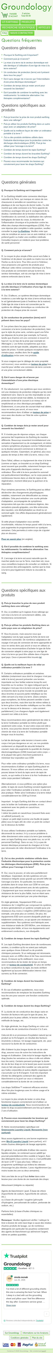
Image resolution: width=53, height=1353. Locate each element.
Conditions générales (20, 1338)
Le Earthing (24, 231)
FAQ (4, 33)
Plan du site (37, 1338)
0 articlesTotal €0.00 (26, 14)
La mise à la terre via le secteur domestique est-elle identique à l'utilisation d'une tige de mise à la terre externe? (27, 65)
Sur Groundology (12, 1333)
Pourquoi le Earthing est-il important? (21, 55)
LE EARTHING (10, 22)
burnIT (44, 1351)
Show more (11, 1305)
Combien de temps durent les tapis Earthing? (25, 150)
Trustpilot (39, 1321)
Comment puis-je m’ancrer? (17, 59)
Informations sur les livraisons (35, 1333)
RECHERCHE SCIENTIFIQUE (18, 27)
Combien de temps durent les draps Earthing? (25, 157)
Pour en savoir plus (11, 539)
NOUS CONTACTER (21, 33)
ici (40, 657)
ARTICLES (44, 27)
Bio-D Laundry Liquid (17, 1141)
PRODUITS (28, 22)
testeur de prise (39, 364)
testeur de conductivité (21, 965)
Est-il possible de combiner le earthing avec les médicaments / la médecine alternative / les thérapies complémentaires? (25, 95)
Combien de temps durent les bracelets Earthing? (27, 153)
